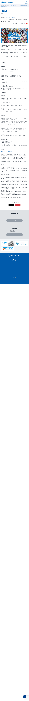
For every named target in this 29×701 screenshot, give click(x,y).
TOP (3, 260)
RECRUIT (4, 269)
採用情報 (14, 218)
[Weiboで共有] (27, 23)
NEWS (3, 263)
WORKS (16, 263)
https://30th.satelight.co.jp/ (6, 150)
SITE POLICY (4, 272)
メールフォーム (14, 232)
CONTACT (17, 269)
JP (13, 275)
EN (15, 275)
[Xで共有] (25, 23)
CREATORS (4, 266)
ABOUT (16, 266)
